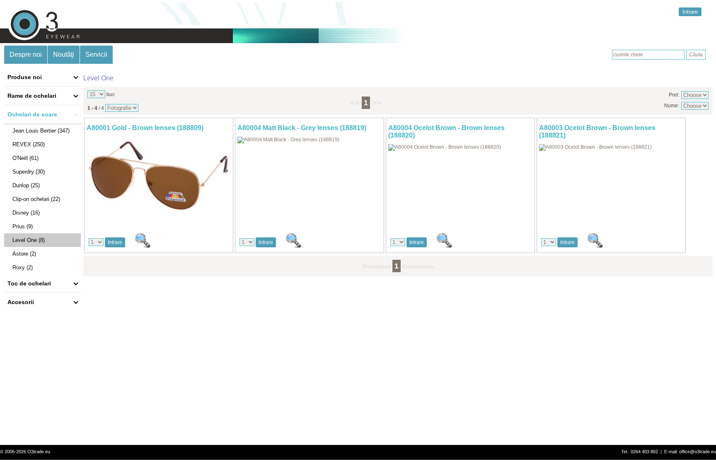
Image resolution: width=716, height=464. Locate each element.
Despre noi (26, 54)
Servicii (96, 54)
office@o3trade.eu (697, 451)
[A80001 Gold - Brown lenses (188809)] (159, 215)
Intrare (690, 12)
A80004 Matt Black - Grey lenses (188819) (301, 127)
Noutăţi (63, 54)
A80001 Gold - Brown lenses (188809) (145, 127)
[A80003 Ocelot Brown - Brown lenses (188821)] (595, 147)
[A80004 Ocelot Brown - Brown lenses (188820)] (444, 147)
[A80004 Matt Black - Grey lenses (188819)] (288, 140)
